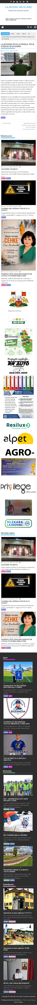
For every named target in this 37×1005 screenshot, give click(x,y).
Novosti (3, 117)
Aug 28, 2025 (8, 833)
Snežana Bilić (15, 50)
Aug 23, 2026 (8, 756)
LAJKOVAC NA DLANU (18, 7)
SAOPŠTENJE (7, 123)
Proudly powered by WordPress (11, 1000)
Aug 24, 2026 (8, 683)
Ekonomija (6, 809)
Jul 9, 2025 (7, 867)
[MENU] (35, 27)
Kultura (3, 178)
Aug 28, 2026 (5, 167)
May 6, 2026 (8, 981)
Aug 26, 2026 (5, 271)
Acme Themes (18, 1002)
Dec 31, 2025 (8, 796)
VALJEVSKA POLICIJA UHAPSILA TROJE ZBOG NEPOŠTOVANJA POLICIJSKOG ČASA (29, 126)
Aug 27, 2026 (5, 206)
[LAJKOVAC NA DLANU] (2, 27)
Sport (10, 696)
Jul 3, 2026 (7, 910)
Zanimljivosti (12, 921)
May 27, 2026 (8, 946)
